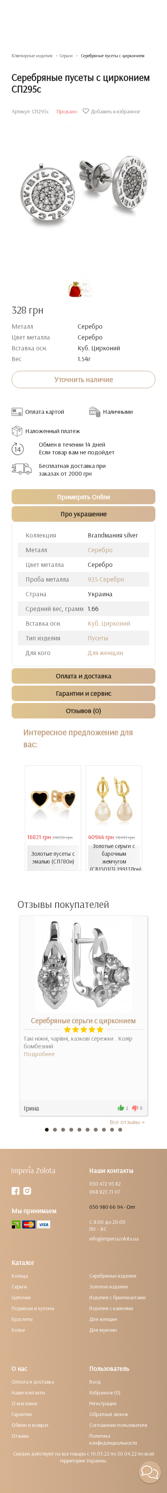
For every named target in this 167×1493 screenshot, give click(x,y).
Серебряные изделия (112, 1275)
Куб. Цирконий (109, 623)
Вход (95, 1381)
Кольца (20, 1275)
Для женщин (105, 652)
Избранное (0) (104, 1392)
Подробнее (39, 1054)
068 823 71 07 (104, 1191)
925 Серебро (106, 579)
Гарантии (22, 1414)
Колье (18, 1329)
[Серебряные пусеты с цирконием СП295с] (83, 190)
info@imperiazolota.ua (114, 1238)
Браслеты (22, 1319)
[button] (150, 1472)
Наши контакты (28, 1392)
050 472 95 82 (105, 1183)
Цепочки (21, 1297)
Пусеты (98, 638)
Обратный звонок (108, 1414)
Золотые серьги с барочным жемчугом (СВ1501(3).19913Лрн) (115, 857)
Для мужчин (103, 1329)
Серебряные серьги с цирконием (83, 1020)
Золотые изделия (108, 1286)
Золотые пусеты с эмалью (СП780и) (53, 857)
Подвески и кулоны (33, 1308)
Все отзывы (125, 1122)
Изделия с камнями (111, 1308)
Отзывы (20, 1435)
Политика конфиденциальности (113, 1439)
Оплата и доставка (33, 1381)
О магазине (24, 1403)
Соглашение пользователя (118, 1424)
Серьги (19, 1286)
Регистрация (103, 1403)
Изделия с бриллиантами (117, 1297)
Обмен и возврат (30, 1424)
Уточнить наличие (83, 379)
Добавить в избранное (115, 111)
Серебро (100, 550)
